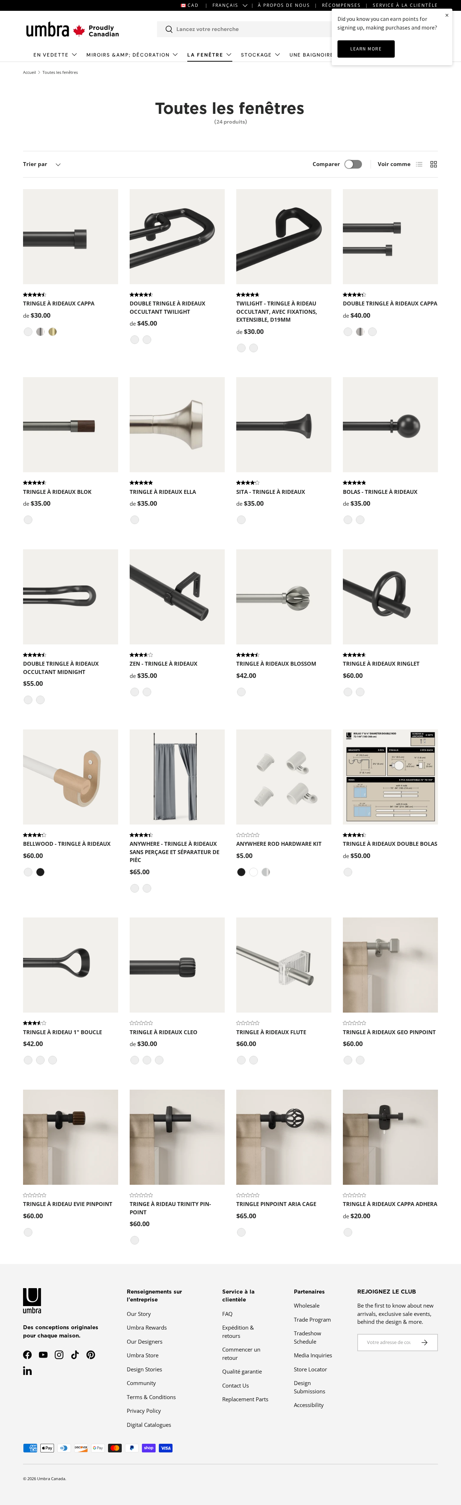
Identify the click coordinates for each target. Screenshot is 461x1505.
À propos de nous (284, 5)
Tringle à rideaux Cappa (58, 303)
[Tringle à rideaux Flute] (283, 965)
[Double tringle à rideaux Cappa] (390, 236)
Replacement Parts (245, 1399)
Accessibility (309, 1404)
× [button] (447, 14)
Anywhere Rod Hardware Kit (279, 843)
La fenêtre (205, 55)
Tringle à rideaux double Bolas (390, 843)
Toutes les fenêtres (60, 72)
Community (141, 1382)
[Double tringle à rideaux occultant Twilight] (177, 236)
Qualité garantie (242, 1371)
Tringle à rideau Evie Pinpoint (67, 1203)
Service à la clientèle (405, 5)
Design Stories (144, 1369)
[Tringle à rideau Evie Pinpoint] (70, 1137)
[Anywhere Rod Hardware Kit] (283, 777)
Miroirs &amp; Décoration (128, 55)
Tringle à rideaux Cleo (163, 1032)
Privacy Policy (144, 1410)
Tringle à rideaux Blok (57, 491)
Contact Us (235, 1385)
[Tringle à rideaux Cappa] (70, 236)
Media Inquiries (313, 1355)
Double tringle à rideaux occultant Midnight (61, 667)
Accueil (29, 72)
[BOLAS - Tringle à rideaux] (390, 424)
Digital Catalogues (149, 1424)
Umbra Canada (51, 1478)
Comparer (326, 164)
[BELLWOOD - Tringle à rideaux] (70, 777)
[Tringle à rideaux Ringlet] (390, 596)
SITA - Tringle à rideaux (270, 491)
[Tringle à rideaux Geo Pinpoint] (390, 965)
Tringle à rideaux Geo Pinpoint (389, 1032)
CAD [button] (193, 5)
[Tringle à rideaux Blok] (70, 424)
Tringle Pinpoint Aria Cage (276, 1203)
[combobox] (256, 29)
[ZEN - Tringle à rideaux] (177, 596)
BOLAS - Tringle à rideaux (380, 491)
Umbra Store (142, 1355)
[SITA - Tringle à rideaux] (283, 424)
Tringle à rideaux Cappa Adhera (390, 1203)
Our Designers (144, 1341)
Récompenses (341, 5)
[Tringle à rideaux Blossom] (283, 596)
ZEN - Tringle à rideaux (163, 663)
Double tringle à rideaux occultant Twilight (167, 307)
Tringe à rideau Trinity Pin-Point (170, 1208)
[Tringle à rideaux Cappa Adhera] (390, 1137)
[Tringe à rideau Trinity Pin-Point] (177, 1137)
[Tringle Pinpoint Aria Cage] (283, 1137)
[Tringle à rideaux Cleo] (177, 965)
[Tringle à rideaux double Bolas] (390, 777)
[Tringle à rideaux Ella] (177, 424)
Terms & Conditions (151, 1397)
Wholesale (306, 1305)
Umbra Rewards (147, 1327)
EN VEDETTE (51, 55)
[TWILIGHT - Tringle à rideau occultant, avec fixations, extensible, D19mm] (283, 236)
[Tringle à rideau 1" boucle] (70, 965)
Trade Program (312, 1319)
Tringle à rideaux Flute (271, 1032)
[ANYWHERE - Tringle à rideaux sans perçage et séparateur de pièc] (177, 777)
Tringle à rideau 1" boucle (62, 1032)
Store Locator (310, 1369)
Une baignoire (312, 55)
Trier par (35, 164)
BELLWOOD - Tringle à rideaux (67, 843)
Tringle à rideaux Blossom (276, 663)
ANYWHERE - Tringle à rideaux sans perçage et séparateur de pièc (174, 851)
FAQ (227, 1313)
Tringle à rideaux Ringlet (381, 663)
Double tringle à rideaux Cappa (390, 303)
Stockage (256, 55)
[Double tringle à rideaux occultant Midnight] (70, 596)
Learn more (366, 49)
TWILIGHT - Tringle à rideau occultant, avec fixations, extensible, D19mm (276, 311)
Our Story (139, 1313)
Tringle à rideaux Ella (163, 491)
